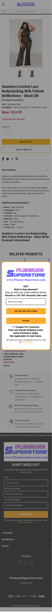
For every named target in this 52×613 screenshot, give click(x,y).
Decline (26, 321)
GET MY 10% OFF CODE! (26, 311)
